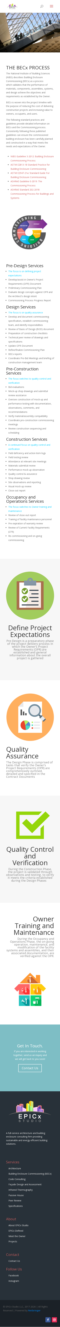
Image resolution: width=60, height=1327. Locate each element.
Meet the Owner (16, 1236)
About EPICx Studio (18, 1225)
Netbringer (34, 1310)
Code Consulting (16, 1179)
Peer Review (14, 1200)
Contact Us (30, 1068)
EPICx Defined (15, 1230)
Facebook (13, 1275)
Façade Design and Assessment (25, 1184)
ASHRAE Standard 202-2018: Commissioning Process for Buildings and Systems (32, 193)
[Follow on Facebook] (48, 1319)
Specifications (15, 1205)
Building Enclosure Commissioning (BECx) (30, 1173)
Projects (12, 1241)
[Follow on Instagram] (54, 1319)
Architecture (14, 1168)
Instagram (13, 1280)
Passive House (16, 1195)
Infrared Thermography (20, 1189)
